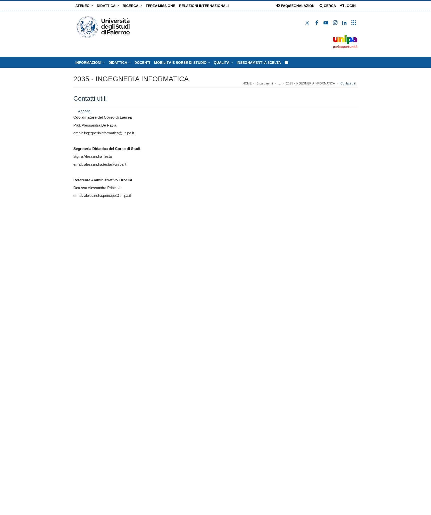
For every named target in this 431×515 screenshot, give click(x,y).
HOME (247, 83)
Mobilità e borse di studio (181, 63)
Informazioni (88, 63)
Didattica (106, 6)
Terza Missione (160, 6)
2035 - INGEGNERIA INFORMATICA (131, 79)
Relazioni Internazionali (204, 6)
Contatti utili (348, 83)
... (279, 83)
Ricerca (131, 6)
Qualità (222, 63)
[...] (286, 63)
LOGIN (349, 6)
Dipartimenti (264, 83)
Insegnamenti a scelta (259, 63)
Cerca (329, 6)
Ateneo (83, 6)
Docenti (142, 63)
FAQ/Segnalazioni (298, 6)
